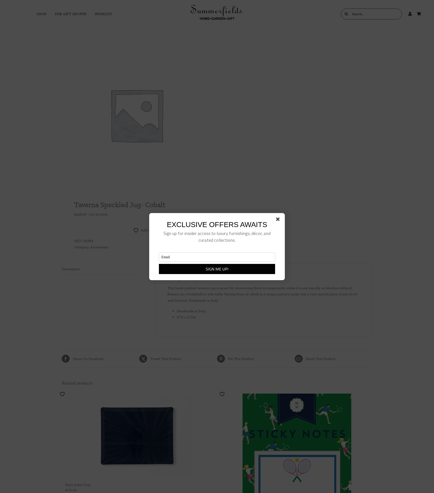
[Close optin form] (278, 220)
